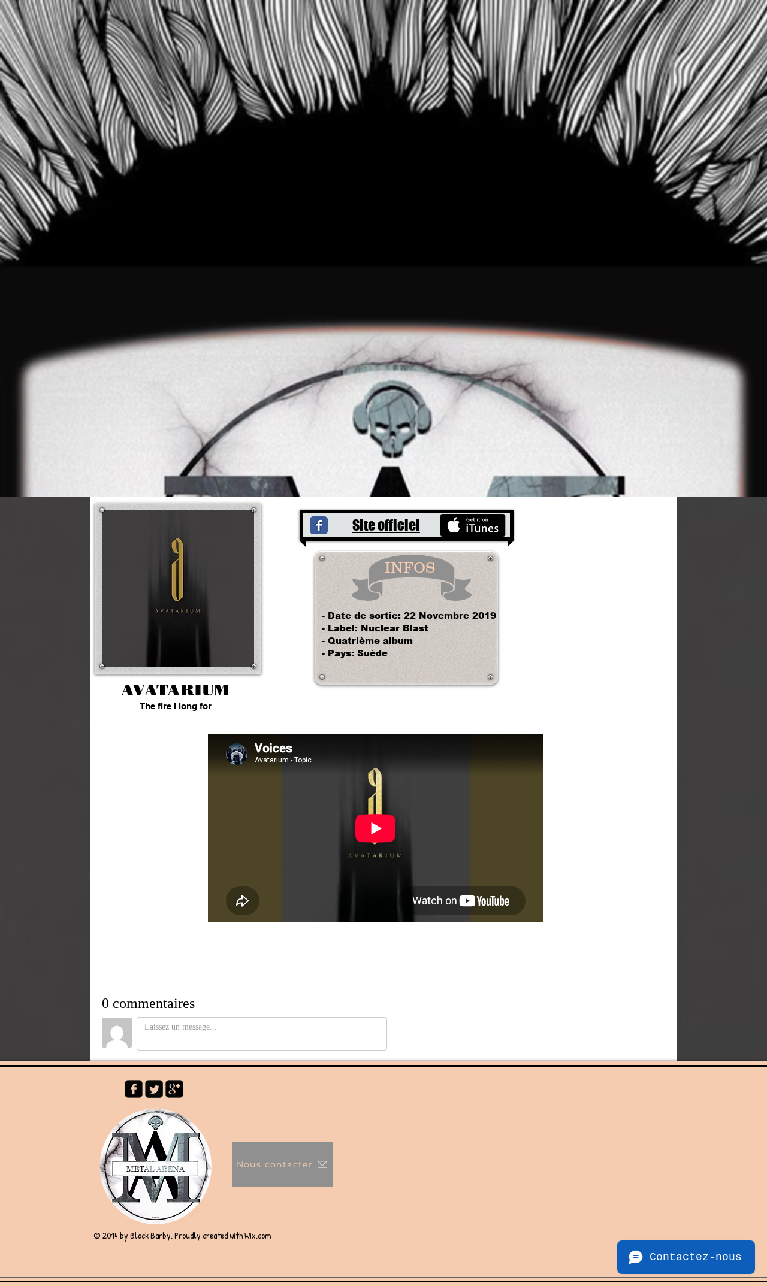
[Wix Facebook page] (319, 525)
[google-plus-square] (174, 1089)
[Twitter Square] (154, 1089)
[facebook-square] (134, 1089)
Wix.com (257, 1235)
